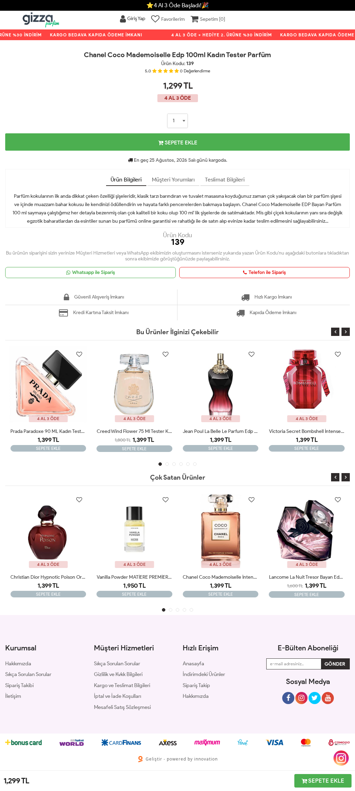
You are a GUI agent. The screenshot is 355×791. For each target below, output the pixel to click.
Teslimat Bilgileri (225, 179)
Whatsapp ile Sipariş (93, 272)
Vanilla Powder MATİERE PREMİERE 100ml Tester (135, 577)
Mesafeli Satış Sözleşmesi (122, 707)
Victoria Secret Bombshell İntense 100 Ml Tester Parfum (307, 431)
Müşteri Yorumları (173, 179)
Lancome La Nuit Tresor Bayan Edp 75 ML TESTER (307, 577)
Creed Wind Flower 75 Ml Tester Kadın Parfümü (135, 431)
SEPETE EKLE (180, 142)
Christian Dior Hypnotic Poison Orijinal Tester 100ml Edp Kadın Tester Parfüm (48, 577)
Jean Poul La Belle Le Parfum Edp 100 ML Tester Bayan (221, 431)
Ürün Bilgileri (126, 179)
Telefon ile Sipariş (267, 272)
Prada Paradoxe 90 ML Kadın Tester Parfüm (48, 431)
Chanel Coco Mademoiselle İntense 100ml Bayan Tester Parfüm (221, 577)
